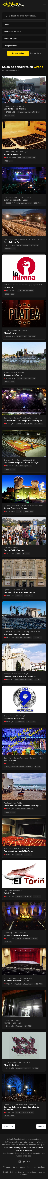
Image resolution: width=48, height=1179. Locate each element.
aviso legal (27, 1156)
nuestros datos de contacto (28, 1153)
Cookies (41, 1167)
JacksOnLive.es (8, 1142)
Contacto (7, 1167)
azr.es (25, 1174)
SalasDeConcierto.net (16, 1139)
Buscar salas (18, 53)
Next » (41, 1126)
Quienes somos (19, 1167)
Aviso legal (31, 1167)
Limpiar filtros (35, 53)
